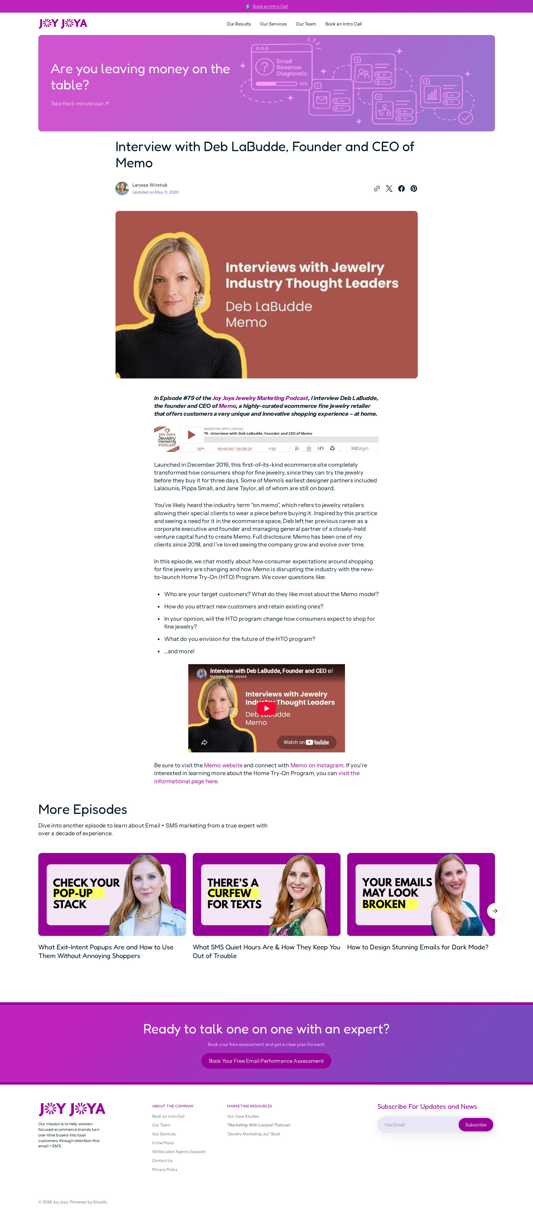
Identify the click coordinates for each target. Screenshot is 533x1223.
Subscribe (476, 1124)
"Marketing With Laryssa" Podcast (258, 1124)
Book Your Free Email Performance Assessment (266, 1061)
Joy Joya (60, 1202)
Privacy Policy (164, 1169)
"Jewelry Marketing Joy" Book (254, 1133)
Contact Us (162, 1160)
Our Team (161, 1124)
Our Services (164, 1133)
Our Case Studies (243, 1116)
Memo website (223, 765)
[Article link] (112, 911)
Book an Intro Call (270, 6)
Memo (227, 406)
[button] (495, 911)
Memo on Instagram (317, 765)
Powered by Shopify (88, 1202)
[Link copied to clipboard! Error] (377, 188)
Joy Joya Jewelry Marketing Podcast (260, 398)
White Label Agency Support (179, 1151)
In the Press (163, 1142)
